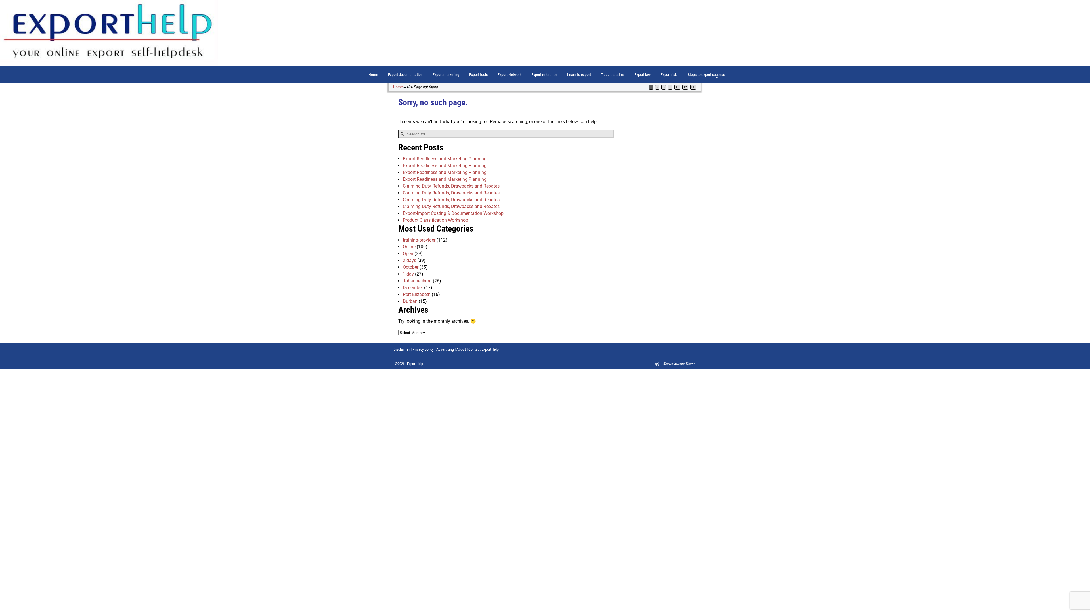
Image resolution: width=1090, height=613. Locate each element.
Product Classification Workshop (435, 220)
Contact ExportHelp (483, 349)
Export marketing (446, 74)
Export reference (544, 74)
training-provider (419, 240)
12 (685, 87)
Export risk (669, 74)
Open (408, 253)
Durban (410, 301)
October (410, 267)
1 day (408, 274)
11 (677, 87)
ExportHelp (415, 364)
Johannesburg (417, 281)
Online (409, 246)
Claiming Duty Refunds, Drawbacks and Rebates (451, 186)
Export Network (509, 74)
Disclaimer (401, 349)
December (413, 287)
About (461, 349)
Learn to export (579, 74)
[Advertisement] (662, 185)
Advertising (445, 349)
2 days (409, 260)
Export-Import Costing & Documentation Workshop (453, 213)
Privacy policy (423, 349)
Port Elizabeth (417, 294)
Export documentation (405, 74)
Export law (642, 74)
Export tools (478, 74)
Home (373, 74)
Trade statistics (612, 74)
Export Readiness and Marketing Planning (445, 158)
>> (693, 87)
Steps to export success (706, 74)
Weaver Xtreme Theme (678, 364)
